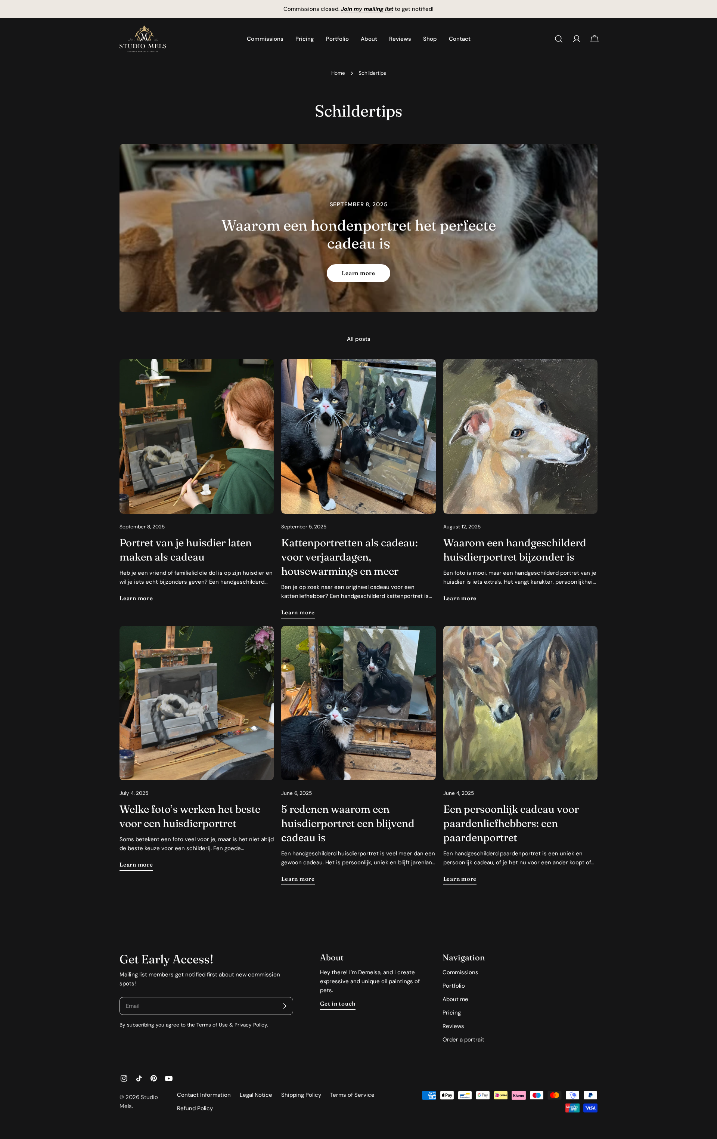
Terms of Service (352, 1095)
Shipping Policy (301, 1095)
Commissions (460, 972)
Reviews (453, 1026)
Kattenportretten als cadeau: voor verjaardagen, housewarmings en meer (349, 556)
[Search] (558, 38)
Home (338, 73)
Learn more (358, 273)
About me (455, 999)
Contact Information (204, 1095)
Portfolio (454, 986)
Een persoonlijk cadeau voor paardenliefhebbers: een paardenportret (511, 823)
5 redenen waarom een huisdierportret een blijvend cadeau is (348, 823)
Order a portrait (463, 1039)
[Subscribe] (284, 1006)
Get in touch (338, 1003)
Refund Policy (195, 1108)
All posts (358, 339)
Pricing (452, 1012)
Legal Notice (256, 1095)
